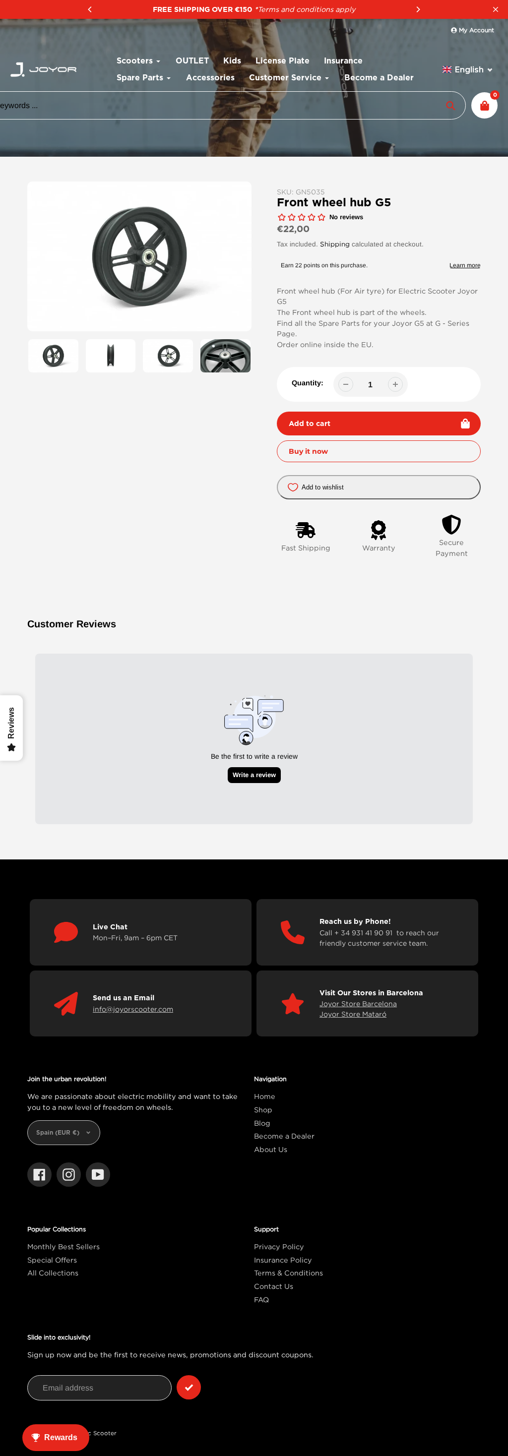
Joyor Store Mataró (352, 1014)
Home (264, 1096)
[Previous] (90, 9)
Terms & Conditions (288, 1272)
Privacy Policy (279, 1246)
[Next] (418, 9)
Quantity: (307, 383)
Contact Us (273, 1286)
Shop (263, 1109)
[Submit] (189, 1387)
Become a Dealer (284, 1136)
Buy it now (308, 451)
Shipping (335, 244)
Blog (262, 1123)
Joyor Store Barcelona (358, 1003)
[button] (468, 69)
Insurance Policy (283, 1260)
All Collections (52, 1272)
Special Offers (52, 1260)
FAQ (261, 1299)
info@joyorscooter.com (133, 1009)
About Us (270, 1149)
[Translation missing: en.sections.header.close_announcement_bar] (496, 9)
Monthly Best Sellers (63, 1246)
